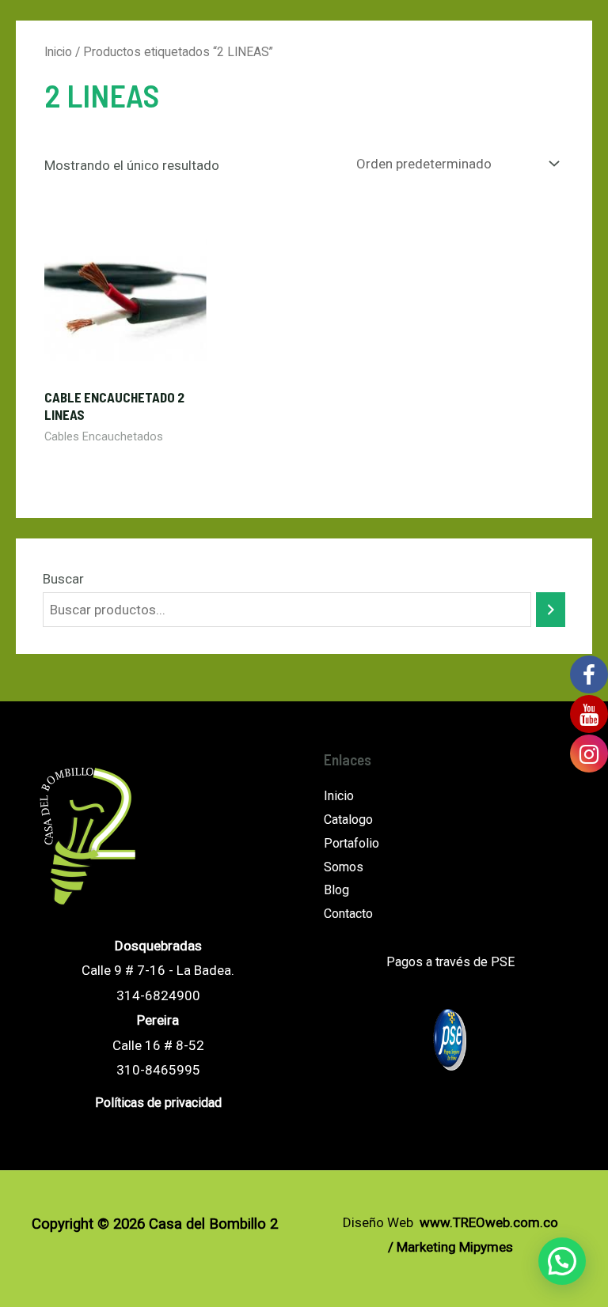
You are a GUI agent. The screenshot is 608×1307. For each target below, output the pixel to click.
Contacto (348, 913)
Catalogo (348, 819)
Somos (343, 866)
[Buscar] (550, 610)
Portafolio (351, 843)
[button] (562, 1261)
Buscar (63, 579)
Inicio (58, 51)
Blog (336, 889)
